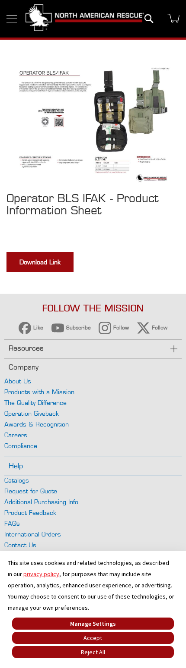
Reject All (93, 652)
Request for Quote (30, 491)
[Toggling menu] (11, 18)
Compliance (20, 445)
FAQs (12, 523)
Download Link (40, 262)
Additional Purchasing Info (41, 501)
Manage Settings (93, 623)
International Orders (32, 534)
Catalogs (16, 480)
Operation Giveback (31, 413)
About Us (17, 381)
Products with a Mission (39, 391)
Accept (92, 638)
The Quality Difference (35, 402)
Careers (15, 435)
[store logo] (85, 18)
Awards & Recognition (36, 424)
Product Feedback (30, 512)
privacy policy (41, 574)
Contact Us (20, 545)
